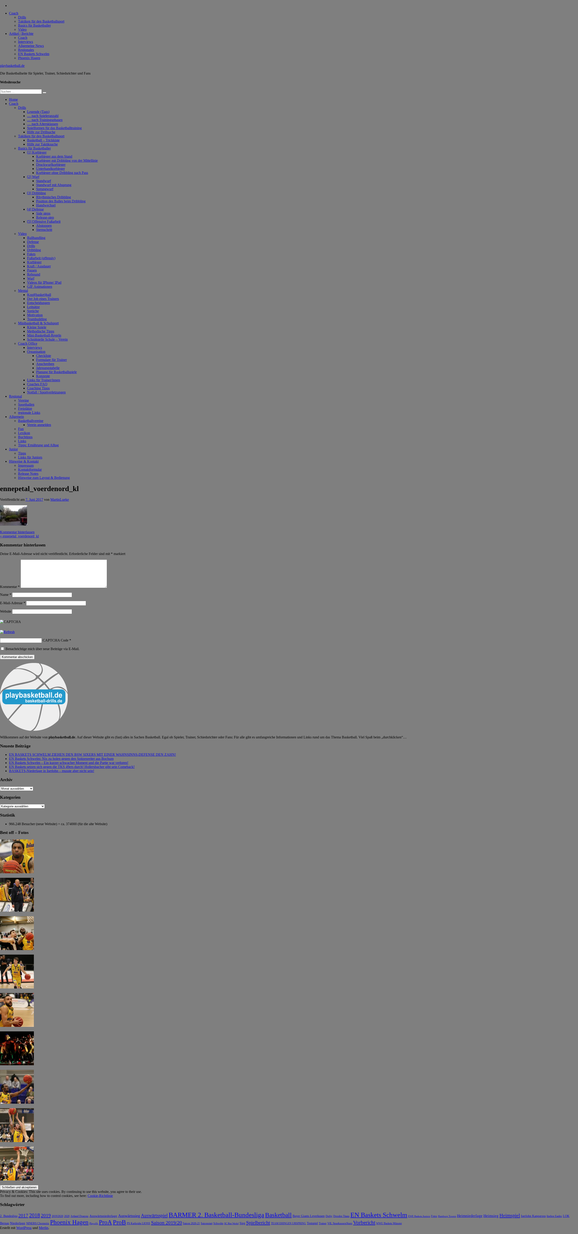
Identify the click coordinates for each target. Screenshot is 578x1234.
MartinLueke (59, 499)
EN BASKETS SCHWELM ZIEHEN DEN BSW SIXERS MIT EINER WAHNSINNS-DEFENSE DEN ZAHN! (92, 754)
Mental (23, 291)
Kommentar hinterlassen (17, 532)
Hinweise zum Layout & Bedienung (44, 478)
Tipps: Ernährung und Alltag (38, 445)
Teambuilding (37, 319)
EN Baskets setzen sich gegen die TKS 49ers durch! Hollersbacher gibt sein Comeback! (72, 767)
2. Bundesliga (8, 1216)
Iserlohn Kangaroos (533, 1216)
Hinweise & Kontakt (24, 461)
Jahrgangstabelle (48, 368)
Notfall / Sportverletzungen (46, 392)
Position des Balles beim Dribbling (61, 201)
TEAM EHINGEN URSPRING (288, 1223)
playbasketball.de (12, 66)
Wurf (30, 278)
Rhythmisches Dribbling (53, 197)
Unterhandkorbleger (50, 169)
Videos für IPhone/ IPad (44, 282)
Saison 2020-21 (191, 1223)
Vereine (23, 400)
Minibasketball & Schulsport (38, 323)
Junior (13, 449)
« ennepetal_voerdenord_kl (19, 536)
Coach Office (27, 343)
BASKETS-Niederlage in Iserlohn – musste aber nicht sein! (51, 771)
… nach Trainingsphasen (45, 120)
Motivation (35, 315)
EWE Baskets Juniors (419, 1216)
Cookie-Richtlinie (100, 1196)
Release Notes (28, 473)
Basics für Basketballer (34, 25)
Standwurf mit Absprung (53, 185)
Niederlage (17, 1223)
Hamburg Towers (447, 1216)
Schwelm (218, 1223)
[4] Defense (35, 209)
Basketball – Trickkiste (43, 140)
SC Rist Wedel (231, 1223)
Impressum (26, 465)
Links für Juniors (30, 457)
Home (13, 99)
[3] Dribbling (36, 193)
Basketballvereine (30, 421)
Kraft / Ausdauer (39, 266)
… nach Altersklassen (42, 124)
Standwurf (43, 181)
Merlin (43, 1228)
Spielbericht (258, 1222)
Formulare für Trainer (51, 360)
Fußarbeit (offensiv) (41, 258)
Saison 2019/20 (166, 1222)
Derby (329, 1216)
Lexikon (24, 433)
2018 (34, 1215)
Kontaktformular (30, 469)
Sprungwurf (44, 189)
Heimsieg (491, 1216)
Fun (21, 429)
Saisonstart (206, 1223)
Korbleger (34, 262)
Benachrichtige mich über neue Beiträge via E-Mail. (42, 649)
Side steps (43, 213)
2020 (67, 1216)
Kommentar (10, 587)
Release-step (45, 217)
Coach (13, 13)
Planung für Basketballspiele (56, 372)
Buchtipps (25, 437)
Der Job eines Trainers (43, 299)
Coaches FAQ (37, 384)
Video (22, 29)
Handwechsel (46, 205)
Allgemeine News (31, 46)
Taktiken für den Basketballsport (41, 21)
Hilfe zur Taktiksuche (42, 144)
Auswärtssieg (129, 1215)
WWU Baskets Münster (389, 1223)
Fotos (434, 1216)
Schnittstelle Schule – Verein (47, 339)
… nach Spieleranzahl (42, 116)
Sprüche (33, 311)
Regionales (26, 50)
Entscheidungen (38, 303)
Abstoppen (44, 225)
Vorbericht (364, 1222)
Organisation (36, 352)
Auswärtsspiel (154, 1215)
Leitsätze (33, 307)
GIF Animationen (39, 286)
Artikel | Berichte (21, 33)
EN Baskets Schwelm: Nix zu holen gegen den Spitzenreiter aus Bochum (61, 759)
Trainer (322, 1223)
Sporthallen (26, 404)
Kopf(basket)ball (39, 295)
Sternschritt (44, 230)
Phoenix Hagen (29, 58)
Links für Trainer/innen (43, 380)
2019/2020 (57, 1216)
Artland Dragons (79, 1216)
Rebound (33, 274)
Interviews (25, 42)
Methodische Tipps (40, 331)
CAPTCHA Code (55, 640)
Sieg (242, 1223)
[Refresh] (7, 632)
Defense (33, 242)
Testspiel (312, 1223)
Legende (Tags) (38, 112)
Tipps (22, 453)
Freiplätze (25, 408)
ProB (119, 1222)
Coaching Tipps (38, 388)
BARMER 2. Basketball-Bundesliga (216, 1214)
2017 (23, 1215)
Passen (32, 270)
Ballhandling (36, 238)
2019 (46, 1215)
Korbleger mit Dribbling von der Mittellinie (67, 160)
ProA (105, 1222)
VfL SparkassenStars (339, 1223)
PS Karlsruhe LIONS (138, 1223)
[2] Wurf (33, 177)
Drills (22, 17)
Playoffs (93, 1223)
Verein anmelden (39, 425)
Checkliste (43, 356)
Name (5, 595)
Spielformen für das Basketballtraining (54, 128)
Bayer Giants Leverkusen (309, 1216)
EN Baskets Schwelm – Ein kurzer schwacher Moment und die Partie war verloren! (68, 763)
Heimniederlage (469, 1216)
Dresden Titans (341, 1216)
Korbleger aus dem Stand (54, 156)
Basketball (278, 1214)
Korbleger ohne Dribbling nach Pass (62, 173)
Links (22, 441)
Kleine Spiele (36, 327)
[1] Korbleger (37, 152)
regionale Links (29, 412)
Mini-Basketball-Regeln (44, 335)
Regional (15, 396)
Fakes (31, 254)
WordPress (24, 1228)
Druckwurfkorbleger (50, 164)
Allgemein (16, 417)
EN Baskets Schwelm (33, 54)
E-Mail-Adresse (12, 603)
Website (5, 611)
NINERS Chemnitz (37, 1223)
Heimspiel (509, 1215)
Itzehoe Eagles (554, 1216)
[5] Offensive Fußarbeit (44, 221)
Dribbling (34, 250)
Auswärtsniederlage (103, 1216)
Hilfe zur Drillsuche (41, 132)
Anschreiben (45, 364)
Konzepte (43, 376)
